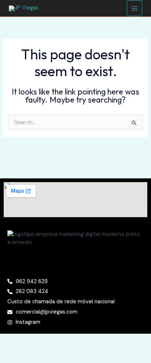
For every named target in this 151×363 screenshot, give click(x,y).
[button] (75, 262)
